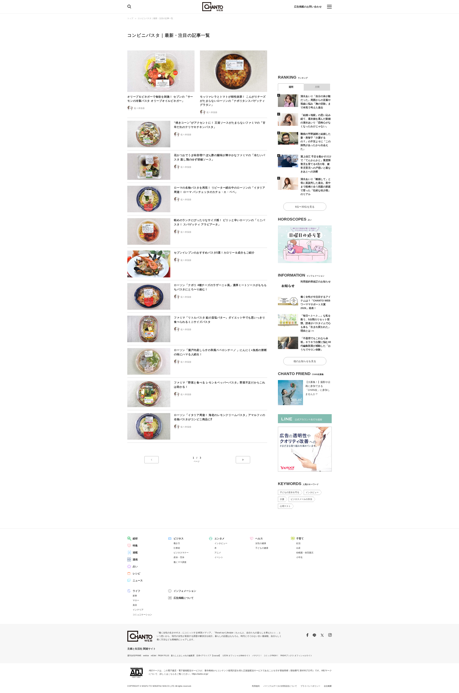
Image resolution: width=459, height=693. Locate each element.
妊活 (298, 543)
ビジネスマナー (181, 552)
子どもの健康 (261, 548)
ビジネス (179, 538)
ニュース (138, 580)
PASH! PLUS (163, 655)
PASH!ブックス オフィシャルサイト (296, 655)
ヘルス (259, 538)
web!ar (146, 655)
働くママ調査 (180, 562)
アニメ (217, 552)
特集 (135, 545)
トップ (130, 18)
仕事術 (177, 548)
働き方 (177, 543)
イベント (218, 557)
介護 (282, 499)
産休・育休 (179, 557)
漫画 (135, 559)
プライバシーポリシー (310, 686)
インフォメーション (185, 590)
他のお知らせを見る (305, 361)
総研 (135, 538)
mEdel (153, 655)
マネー (136, 600)
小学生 (299, 557)
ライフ (136, 590)
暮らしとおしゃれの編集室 (183, 655)
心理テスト (285, 506)
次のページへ (243, 459)
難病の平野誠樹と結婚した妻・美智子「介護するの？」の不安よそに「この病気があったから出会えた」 (316, 141)
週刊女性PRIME (134, 655)
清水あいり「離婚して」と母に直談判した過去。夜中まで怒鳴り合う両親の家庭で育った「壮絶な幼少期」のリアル (316, 187)
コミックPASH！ (271, 655)
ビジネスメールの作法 (301, 499)
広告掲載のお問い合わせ (308, 6)
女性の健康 (260, 543)
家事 (135, 595)
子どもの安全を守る (289, 492)
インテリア (138, 609)
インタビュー (312, 492)
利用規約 (256, 686)
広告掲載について (184, 597)
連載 (135, 552)
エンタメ (219, 538)
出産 (298, 548)
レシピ (136, 573)
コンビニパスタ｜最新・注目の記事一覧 (155, 18)
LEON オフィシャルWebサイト (236, 655)
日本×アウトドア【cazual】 (208, 655)
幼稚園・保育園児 (304, 552)
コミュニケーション (142, 614)
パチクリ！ (257, 655)
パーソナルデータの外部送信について (280, 686)
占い (135, 566)
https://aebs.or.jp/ (200, 674)
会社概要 (328, 686)
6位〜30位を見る (304, 206)
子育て (300, 538)
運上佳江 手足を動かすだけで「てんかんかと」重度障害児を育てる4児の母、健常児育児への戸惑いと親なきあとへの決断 (316, 164)
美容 (135, 605)
